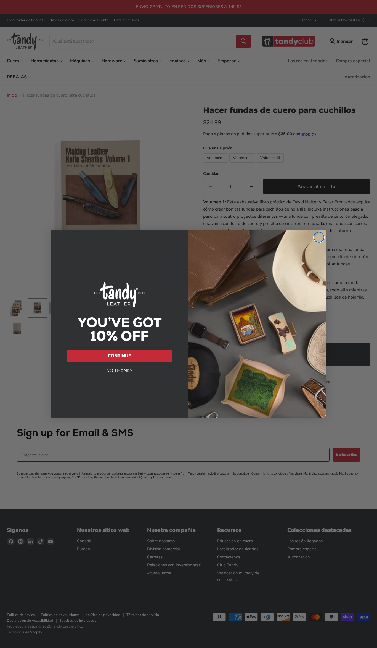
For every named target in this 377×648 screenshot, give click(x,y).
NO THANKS (119, 371)
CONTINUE (119, 356)
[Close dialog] (319, 237)
